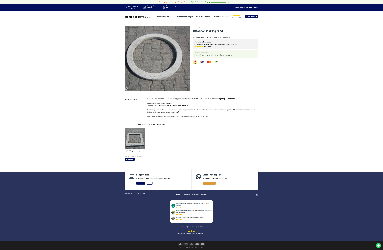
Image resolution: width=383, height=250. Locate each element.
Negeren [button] (229, 2)
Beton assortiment (203, 17)
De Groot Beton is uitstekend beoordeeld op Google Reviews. (215, 44)
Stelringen (202, 28)
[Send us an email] (257, 195)
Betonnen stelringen (185, 17)
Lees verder (130, 159)
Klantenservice (220, 17)
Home (195, 28)
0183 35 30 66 (239, 7)
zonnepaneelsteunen (218, 2)
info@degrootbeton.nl (251, 7)
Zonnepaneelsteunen (165, 17)
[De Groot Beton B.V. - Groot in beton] (138, 16)
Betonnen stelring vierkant (133, 152)
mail (150, 178)
